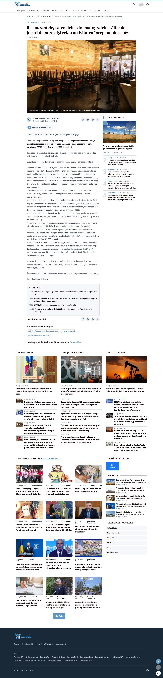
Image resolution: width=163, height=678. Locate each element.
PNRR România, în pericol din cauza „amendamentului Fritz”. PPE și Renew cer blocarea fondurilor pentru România (129, 406)
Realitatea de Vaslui (71, 661)
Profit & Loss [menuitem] (57, 11)
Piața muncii (47, 16)
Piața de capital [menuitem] (79, 11)
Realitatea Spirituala (58, 657)
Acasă (31, 16)
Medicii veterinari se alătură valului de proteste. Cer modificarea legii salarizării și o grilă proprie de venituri (39, 429)
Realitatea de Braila (86, 661)
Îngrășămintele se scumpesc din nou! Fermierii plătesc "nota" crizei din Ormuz (40, 405)
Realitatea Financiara (50, 118)
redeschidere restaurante (38, 335)
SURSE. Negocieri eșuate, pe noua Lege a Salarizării (55, 305)
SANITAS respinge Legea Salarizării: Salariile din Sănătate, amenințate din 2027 (65, 293)
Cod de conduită (60, 644)
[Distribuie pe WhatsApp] (93, 120)
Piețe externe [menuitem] (95, 11)
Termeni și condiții (27, 644)
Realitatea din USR (117, 657)
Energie (106, 153)
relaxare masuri (68, 331)
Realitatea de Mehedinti (133, 657)
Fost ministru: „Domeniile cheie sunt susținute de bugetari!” (87, 529)
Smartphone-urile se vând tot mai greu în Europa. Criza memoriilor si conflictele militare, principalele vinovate (130, 420)
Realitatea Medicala (86, 657)
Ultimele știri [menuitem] (19, 11)
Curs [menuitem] (106, 11)
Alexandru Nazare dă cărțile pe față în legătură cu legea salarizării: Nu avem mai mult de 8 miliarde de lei (122, 186)
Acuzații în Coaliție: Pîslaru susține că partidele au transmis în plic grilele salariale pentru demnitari (28, 604)
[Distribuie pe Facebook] (88, 120)
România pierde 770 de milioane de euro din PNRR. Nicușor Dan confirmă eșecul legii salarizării (39, 416)
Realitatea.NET (18, 657)
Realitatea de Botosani (55, 661)
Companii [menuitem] (45, 11)
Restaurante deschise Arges (46, 331)
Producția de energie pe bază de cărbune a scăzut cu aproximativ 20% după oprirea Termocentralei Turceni (122, 163)
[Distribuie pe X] (98, 120)
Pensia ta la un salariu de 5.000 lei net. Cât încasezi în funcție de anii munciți (63, 310)
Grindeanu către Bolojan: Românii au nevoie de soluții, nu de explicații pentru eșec (34, 391)
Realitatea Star (45, 657)
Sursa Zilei (41, 661)
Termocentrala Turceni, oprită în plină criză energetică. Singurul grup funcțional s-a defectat (118, 149)
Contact (16, 644)
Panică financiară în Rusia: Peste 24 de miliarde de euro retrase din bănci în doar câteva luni (130, 448)
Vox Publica (18, 661)
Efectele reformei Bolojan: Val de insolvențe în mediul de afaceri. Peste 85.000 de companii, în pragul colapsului (58, 530)
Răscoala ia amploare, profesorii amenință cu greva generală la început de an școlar (87, 606)
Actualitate (112, 169)
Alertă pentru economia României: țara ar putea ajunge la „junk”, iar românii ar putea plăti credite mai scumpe (80, 428)
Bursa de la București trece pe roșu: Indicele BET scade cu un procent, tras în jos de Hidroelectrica (81, 405)
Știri (38, 16)
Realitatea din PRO (30, 661)
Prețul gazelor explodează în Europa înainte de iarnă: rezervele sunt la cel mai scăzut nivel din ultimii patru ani (80, 440)
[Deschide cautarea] (134, 4)
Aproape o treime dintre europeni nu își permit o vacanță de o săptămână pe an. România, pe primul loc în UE (80, 416)
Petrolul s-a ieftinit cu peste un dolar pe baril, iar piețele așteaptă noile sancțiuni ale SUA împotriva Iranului (130, 434)
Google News (76, 342)
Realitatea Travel (72, 657)
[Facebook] (147, 4)
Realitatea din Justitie (102, 657)
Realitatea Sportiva (32, 657)
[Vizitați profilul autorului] (29, 119)
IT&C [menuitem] (68, 11)
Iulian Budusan (37, 485)
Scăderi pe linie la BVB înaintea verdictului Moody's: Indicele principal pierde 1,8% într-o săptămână (81, 391)
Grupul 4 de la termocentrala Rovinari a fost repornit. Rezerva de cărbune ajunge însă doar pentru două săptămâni (121, 198)
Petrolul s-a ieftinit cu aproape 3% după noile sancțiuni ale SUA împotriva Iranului (125, 390)
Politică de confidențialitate (44, 644)
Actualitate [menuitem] (33, 11)
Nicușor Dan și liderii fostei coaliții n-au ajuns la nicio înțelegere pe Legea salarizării (58, 606)
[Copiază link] (83, 120)
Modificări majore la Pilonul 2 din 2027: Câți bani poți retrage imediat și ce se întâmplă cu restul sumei (65, 299)
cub (29, 331)
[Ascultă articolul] (158, 661)
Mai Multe (59, 616)
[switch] (141, 4)
